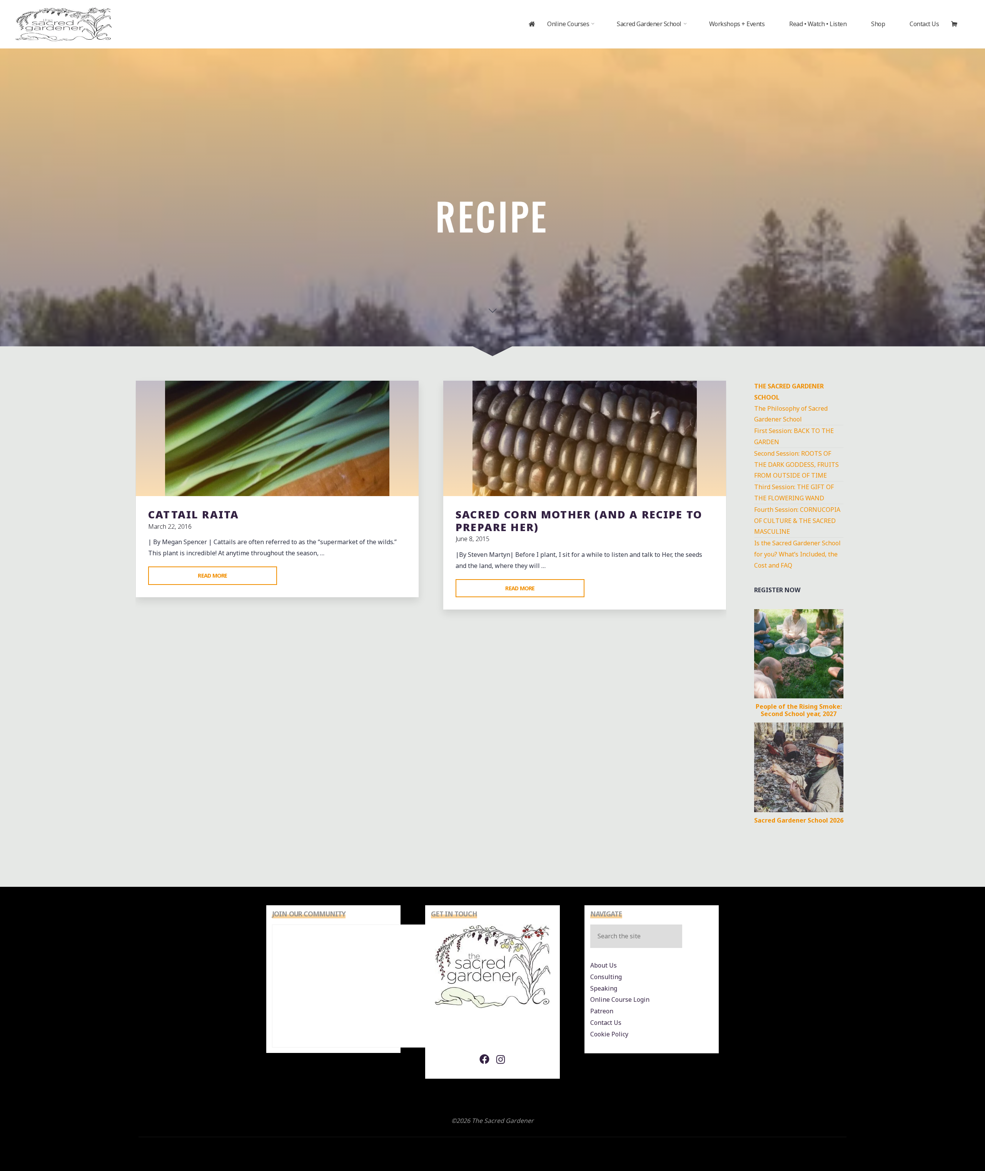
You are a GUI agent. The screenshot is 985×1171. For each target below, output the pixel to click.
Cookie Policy (609, 1034)
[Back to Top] (955, 1141)
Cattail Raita (193, 514)
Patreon (601, 1011)
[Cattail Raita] (277, 438)
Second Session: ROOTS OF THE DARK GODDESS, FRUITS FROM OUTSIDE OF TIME (796, 464)
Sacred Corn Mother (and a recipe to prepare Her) (579, 520)
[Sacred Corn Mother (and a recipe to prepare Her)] (584, 438)
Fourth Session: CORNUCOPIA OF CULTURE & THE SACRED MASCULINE (797, 520)
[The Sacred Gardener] (63, 24)
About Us (603, 965)
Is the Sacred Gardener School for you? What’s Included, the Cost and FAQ (797, 554)
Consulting (606, 977)
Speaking (603, 988)
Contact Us (605, 1022)
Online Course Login (619, 999)
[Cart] (960, 24)
